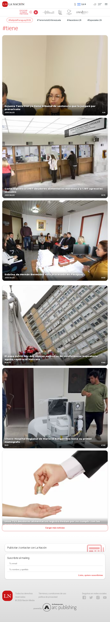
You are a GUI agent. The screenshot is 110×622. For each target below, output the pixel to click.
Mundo (8, 362)
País (6, 445)
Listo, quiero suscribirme (90, 575)
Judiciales (10, 112)
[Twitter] (91, 597)
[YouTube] (105, 597)
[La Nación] (13, 4)
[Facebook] (84, 597)
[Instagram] (98, 597)
